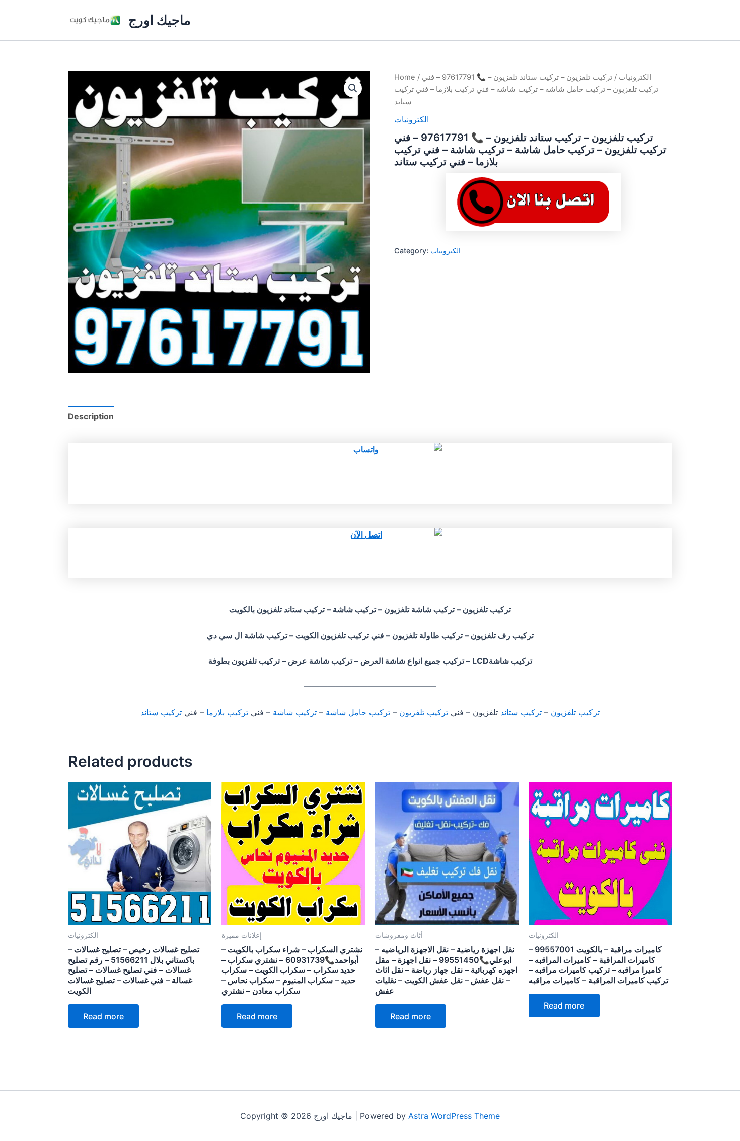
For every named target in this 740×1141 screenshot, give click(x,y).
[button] (353, 88)
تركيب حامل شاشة (358, 712)
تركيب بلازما (227, 712)
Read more (103, 1016)
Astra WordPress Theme (454, 1116)
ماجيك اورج (159, 20)
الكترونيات (635, 77)
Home (404, 77)
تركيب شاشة (296, 712)
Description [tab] (91, 416)
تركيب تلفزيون (575, 712)
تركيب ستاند (521, 712)
